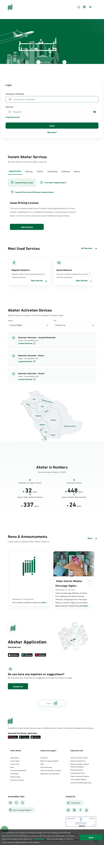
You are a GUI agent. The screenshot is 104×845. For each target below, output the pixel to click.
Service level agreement (18, 770)
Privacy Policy (15, 760)
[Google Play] (27, 655)
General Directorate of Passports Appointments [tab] (34, 192)
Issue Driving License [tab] (24, 182)
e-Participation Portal (78, 773)
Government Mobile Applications (81, 782)
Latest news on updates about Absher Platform (28, 541)
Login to (49, 703)
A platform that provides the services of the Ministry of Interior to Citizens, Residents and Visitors (51, 727)
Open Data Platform (77, 769)
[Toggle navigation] (90, 7)
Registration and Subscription (50, 773)
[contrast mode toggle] (10, 802)
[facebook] (80, 810)
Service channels (46, 767)
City (55, 320)
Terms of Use (14, 764)
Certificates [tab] (52, 171)
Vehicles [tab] (29, 171)
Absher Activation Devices (30, 309)
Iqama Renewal (64, 269)
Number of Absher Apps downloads (74, 497)
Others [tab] (77, 171)
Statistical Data (15, 776)
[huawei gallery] (40, 655)
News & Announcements (27, 536)
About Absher (14, 757)
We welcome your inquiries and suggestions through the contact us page (40, 677)
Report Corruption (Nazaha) (49, 760)
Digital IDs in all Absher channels (30, 482)
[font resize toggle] (16, 802)
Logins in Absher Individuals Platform (30, 497)
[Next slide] (64, 62)
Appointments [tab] (15, 171)
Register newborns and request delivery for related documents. (28, 275)
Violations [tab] (66, 171)
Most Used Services (24, 248)
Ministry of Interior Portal (79, 757)
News (12, 767)
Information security (17, 779)
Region (10, 320)
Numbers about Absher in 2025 (52, 472)
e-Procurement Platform (79, 779)
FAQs (42, 764)
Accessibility (14, 773)
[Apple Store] (13, 655)
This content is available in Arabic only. (29, 602)
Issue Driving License (24, 202)
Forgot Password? (13, 117)
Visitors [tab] (40, 171)
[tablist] (52, 171)
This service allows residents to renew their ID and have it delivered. (74, 275)
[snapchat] (86, 810)
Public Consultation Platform (80, 776)
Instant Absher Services (27, 156)
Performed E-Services (74, 482)
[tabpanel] (52, 204)
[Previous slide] (38, 62)
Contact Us (18, 686)
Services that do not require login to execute (27, 161)
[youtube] (68, 810)
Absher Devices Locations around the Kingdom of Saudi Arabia (35, 315)
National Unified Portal (78, 760)
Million (35, 491)
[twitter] (74, 810)
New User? (52, 132)
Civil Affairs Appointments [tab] (55, 182)
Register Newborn (21, 269)
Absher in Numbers (52, 466)
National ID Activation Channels (50, 770)
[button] (52, 340)
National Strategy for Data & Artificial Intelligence (80, 765)
